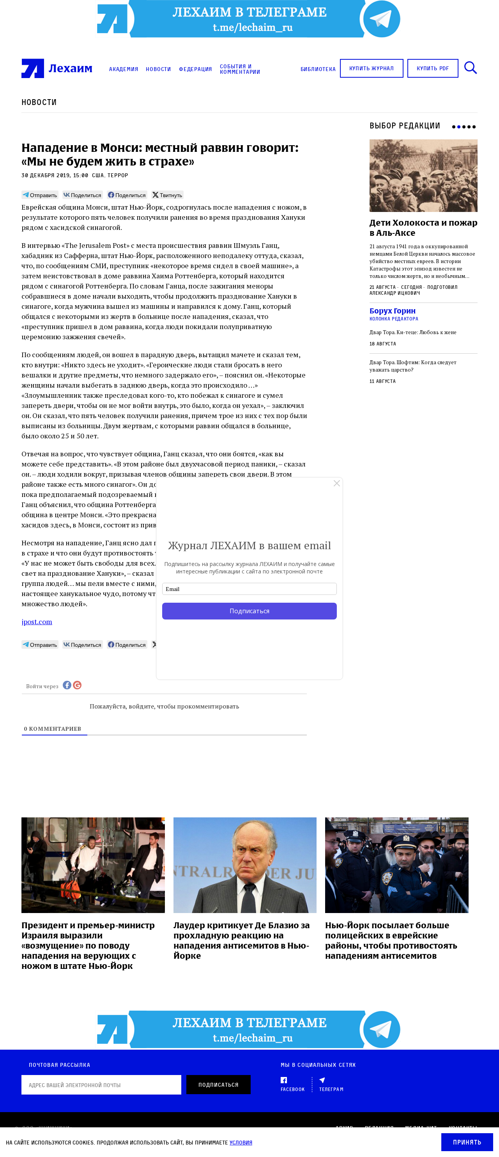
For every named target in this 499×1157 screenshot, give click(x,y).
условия (241, 1142)
